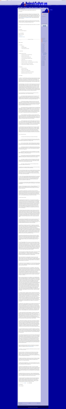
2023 (43, 47)
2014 (43, 62)
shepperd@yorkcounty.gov (29, 17)
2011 (43, 65)
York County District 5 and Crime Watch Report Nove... (45, 54)
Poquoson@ (21, 3)
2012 (43, 64)
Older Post (38, 403)
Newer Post (20, 403)
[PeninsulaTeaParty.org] (47, 12)
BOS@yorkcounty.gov (31, 346)
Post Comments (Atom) (24, 404)
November (44, 52)
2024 (43, 46)
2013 (43, 63)
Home (29, 403)
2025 (43, 45)
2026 (43, 44)
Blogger (37, 407)
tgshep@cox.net (23, 17)
